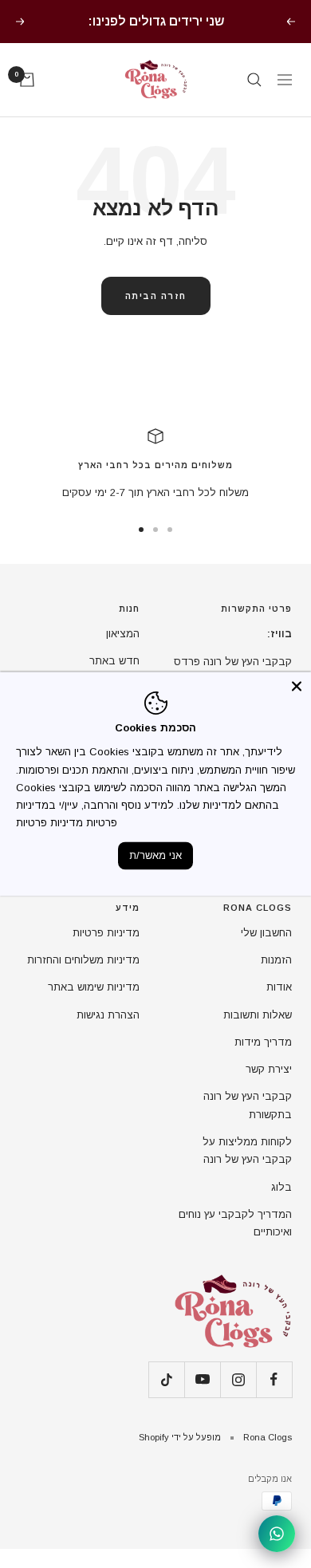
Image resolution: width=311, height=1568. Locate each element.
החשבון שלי (266, 933)
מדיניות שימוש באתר (94, 987)
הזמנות (276, 960)
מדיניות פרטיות (106, 933)
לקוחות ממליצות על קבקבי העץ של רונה (247, 1150)
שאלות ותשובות (257, 1015)
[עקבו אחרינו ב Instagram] (238, 1379)
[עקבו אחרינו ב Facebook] (274, 1379)
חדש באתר (114, 661)
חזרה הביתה (156, 296)
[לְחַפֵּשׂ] (254, 80)
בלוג (281, 1187)
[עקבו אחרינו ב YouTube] (202, 1379)
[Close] (297, 686)
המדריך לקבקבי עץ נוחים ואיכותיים (235, 1223)
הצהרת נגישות (108, 1015)
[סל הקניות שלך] (27, 80)
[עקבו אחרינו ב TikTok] (166, 1379)
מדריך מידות (263, 1042)
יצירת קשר (269, 1069)
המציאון (123, 634)
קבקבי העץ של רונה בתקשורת (247, 1105)
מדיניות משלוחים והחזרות (83, 960)
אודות (279, 987)
